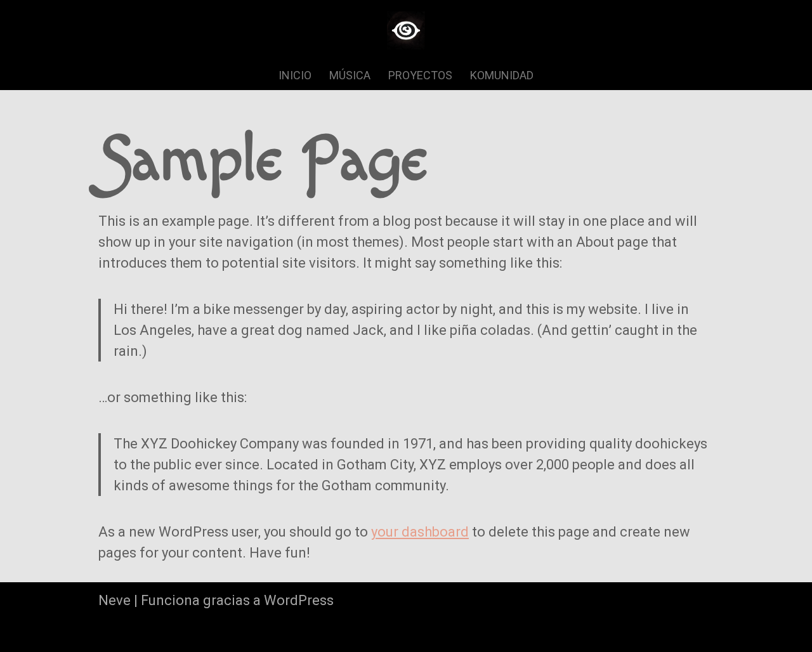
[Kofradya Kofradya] (406, 30)
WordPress (299, 600)
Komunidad (502, 75)
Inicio (294, 75)
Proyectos (420, 75)
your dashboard (420, 532)
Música (349, 75)
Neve (114, 600)
